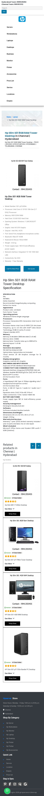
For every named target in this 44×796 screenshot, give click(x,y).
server (15, 117)
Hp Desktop (10, 738)
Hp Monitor (10, 731)
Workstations (12, 34)
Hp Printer (10, 742)
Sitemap (34, 792)
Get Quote (31, 269)
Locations (10, 94)
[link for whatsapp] (7, 791)
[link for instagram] (14, 784)
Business (10, 54)
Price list (9, 775)
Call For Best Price (13, 269)
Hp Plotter (10, 746)
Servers (10, 27)
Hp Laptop (10, 735)
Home (9, 117)
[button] (32, 446)
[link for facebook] (10, 784)
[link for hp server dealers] (22, 19)
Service (9, 87)
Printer (9, 67)
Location (9, 767)
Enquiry (9, 101)
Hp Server (9, 723)
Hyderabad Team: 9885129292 (14, 2)
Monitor (10, 61)
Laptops (10, 40)
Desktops (10, 47)
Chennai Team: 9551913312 (12, 4)
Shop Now (12, 514)
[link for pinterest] (5, 784)
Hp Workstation (11, 727)
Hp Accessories (12, 750)
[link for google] (25, 784)
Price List (10, 81)
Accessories (11, 74)
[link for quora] (20, 784)
